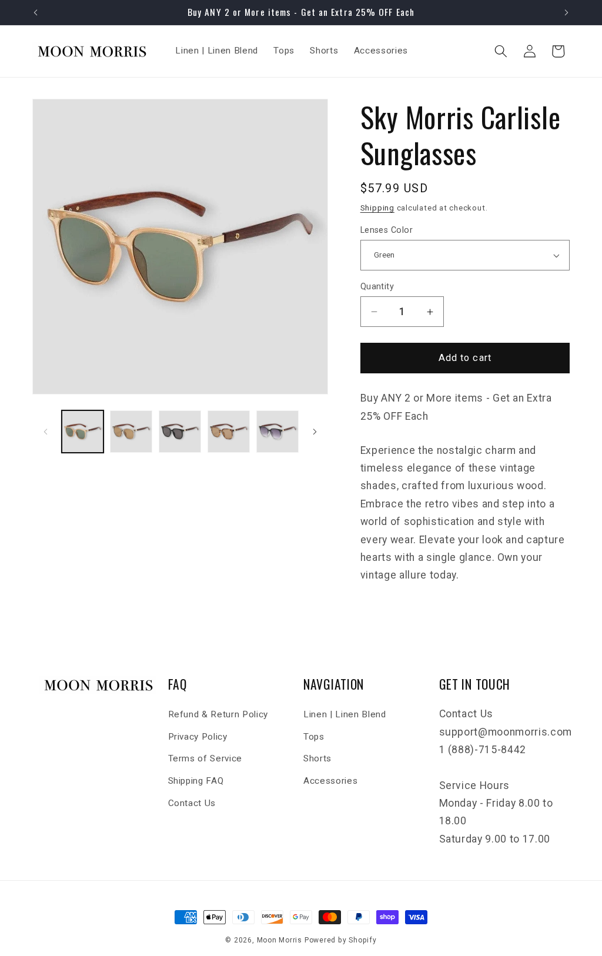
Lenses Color (386, 230)
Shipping (377, 207)
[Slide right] (315, 431)
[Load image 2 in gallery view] (131, 431)
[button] (501, 51)
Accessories (330, 781)
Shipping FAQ (196, 781)
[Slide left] (45, 431)
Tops (314, 736)
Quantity (377, 286)
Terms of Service (205, 758)
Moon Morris (279, 940)
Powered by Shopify (341, 940)
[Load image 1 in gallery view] (83, 431)
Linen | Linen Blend (344, 714)
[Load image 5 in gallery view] (277, 431)
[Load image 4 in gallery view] (229, 431)
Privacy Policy (198, 736)
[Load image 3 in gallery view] (180, 431)
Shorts (317, 758)
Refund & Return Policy (218, 714)
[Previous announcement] (36, 12)
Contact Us (192, 803)
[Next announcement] (567, 12)
